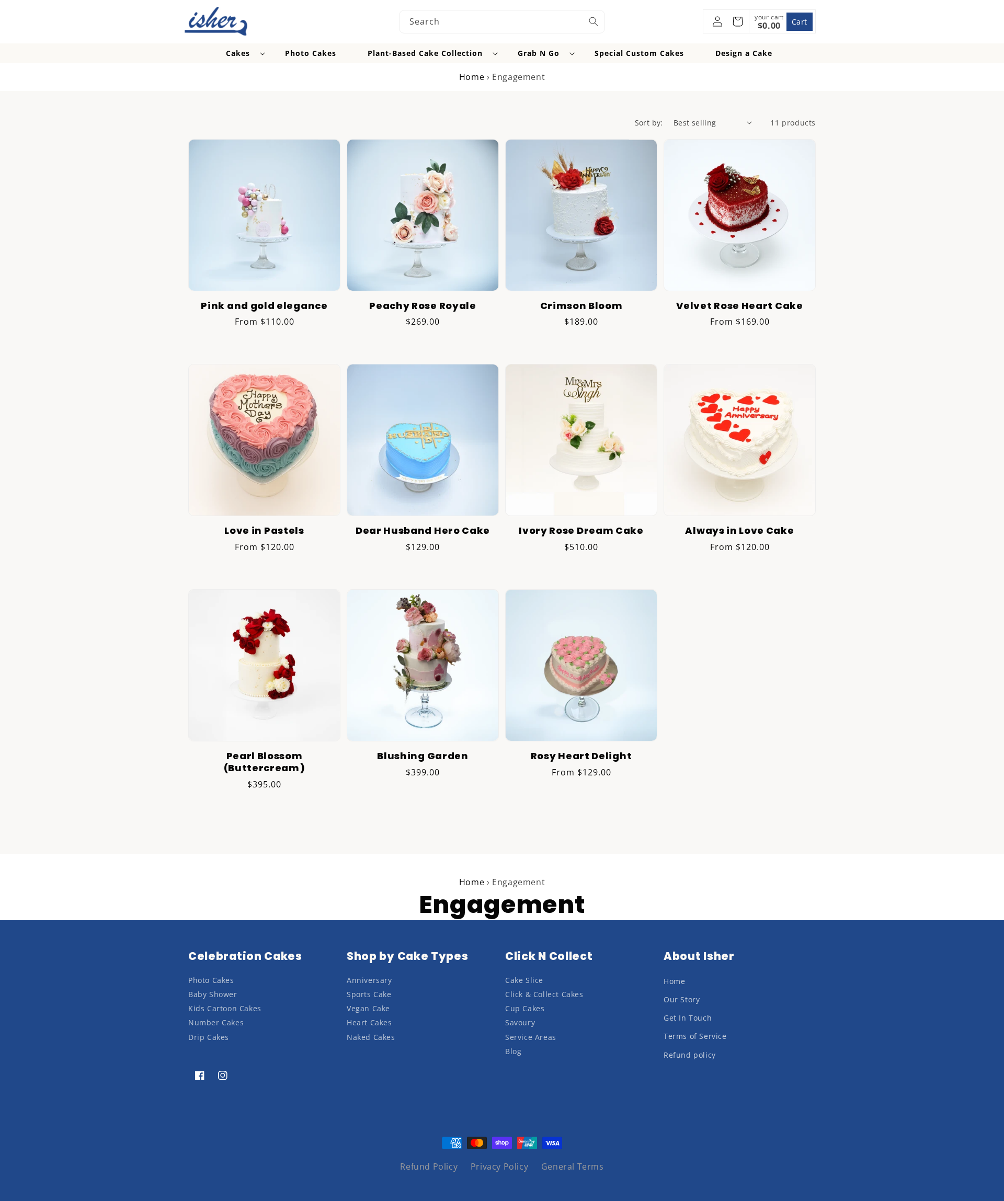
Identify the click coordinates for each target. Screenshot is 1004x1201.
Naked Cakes (371, 1037)
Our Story (682, 999)
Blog (513, 1051)
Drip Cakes (208, 1037)
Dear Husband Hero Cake (423, 531)
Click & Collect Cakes (544, 994)
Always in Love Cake (739, 531)
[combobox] (502, 21)
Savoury (520, 1022)
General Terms (572, 1166)
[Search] (593, 21)
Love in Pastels (264, 531)
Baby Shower (212, 994)
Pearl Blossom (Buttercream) (264, 762)
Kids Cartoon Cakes (224, 1008)
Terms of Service (695, 1036)
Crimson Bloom (581, 306)
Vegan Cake (368, 1008)
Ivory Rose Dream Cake (581, 531)
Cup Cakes (524, 1008)
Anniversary (369, 980)
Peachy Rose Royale (422, 306)
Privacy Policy (499, 1166)
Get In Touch (688, 1018)
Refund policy (690, 1055)
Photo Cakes (211, 980)
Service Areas (530, 1037)
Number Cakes (216, 1022)
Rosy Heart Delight (581, 756)
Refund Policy (429, 1166)
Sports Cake (369, 994)
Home (471, 77)
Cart (799, 22)
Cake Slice (524, 980)
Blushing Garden (422, 756)
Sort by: (649, 123)
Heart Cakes (369, 1022)
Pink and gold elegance (264, 306)
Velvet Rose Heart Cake (739, 306)
